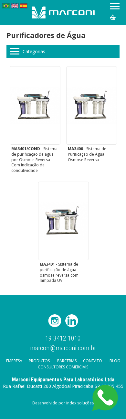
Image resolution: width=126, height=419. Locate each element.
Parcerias (67, 361)
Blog (115, 361)
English (15, 5)
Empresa (14, 361)
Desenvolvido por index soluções (63, 403)
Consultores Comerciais (63, 367)
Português (6, 5)
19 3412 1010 (63, 338)
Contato (92, 361)
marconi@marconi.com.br (63, 347)
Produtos (39, 361)
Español (23, 5)
